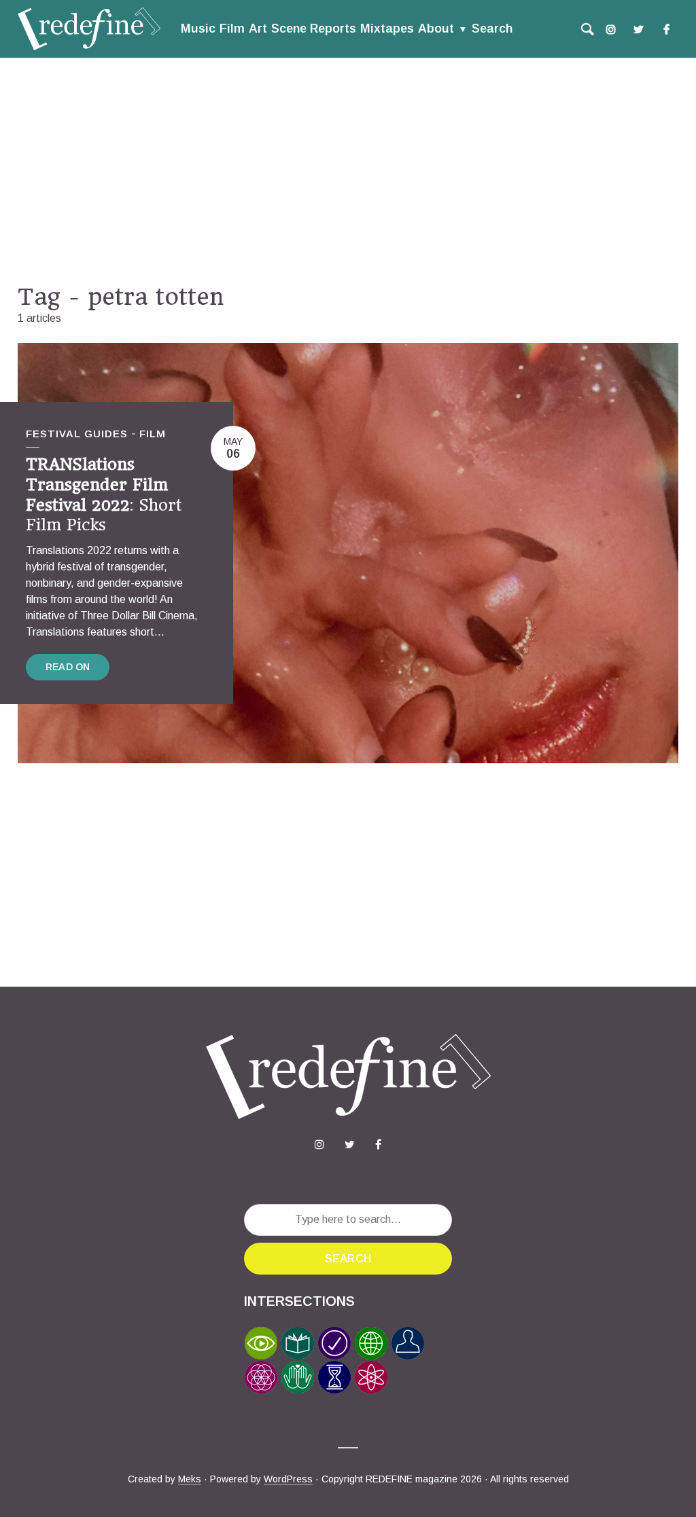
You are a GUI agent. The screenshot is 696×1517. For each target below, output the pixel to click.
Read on (68, 666)
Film (232, 28)
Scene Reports (313, 28)
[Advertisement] (348, 170)
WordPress (288, 1479)
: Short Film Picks (104, 494)
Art (258, 28)
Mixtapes (387, 28)
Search (492, 28)
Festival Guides (77, 433)
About (436, 28)
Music (198, 28)
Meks (189, 1479)
